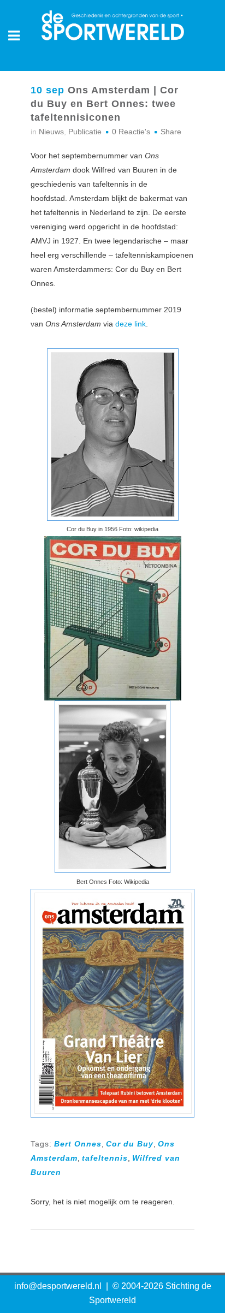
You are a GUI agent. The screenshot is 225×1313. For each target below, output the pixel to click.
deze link (130, 323)
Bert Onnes (78, 1143)
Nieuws (51, 131)
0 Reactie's (131, 131)
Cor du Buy (129, 1143)
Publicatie (85, 131)
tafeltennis (105, 1158)
